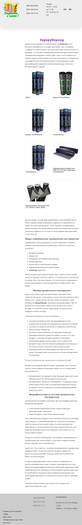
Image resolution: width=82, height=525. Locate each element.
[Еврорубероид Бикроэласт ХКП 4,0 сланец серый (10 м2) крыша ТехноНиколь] (66, 75)
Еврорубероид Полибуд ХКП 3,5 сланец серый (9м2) (37, 206)
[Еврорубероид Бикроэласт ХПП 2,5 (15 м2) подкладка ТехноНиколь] (66, 150)
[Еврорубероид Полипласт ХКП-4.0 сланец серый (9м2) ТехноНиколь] (38, 150)
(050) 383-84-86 (32, 6)
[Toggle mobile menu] (78, 24)
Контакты (6, 523)
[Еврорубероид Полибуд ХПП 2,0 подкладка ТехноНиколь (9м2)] (38, 75)
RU (70, 9)
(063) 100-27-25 (32, 13)
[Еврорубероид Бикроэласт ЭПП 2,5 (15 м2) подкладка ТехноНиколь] (66, 112)
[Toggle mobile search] (74, 24)
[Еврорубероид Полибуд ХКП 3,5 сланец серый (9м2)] (38, 187)
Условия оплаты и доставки (13, 520)
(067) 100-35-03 (32, 9)
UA (65, 9)
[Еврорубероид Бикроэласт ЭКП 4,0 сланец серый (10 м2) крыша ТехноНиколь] (38, 112)
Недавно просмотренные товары (12, 512)
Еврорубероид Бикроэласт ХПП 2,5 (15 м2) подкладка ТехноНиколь (64, 170)
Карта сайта (7, 517)
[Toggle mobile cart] (71, 24)
